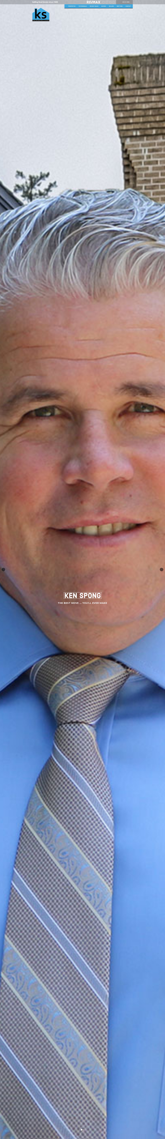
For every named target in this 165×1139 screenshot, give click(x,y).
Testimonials (82, 6)
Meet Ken (119, 6)
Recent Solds (94, 6)
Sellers (111, 6)
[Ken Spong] (40, 14)
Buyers (103, 6)
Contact (128, 6)
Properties (71, 6)
